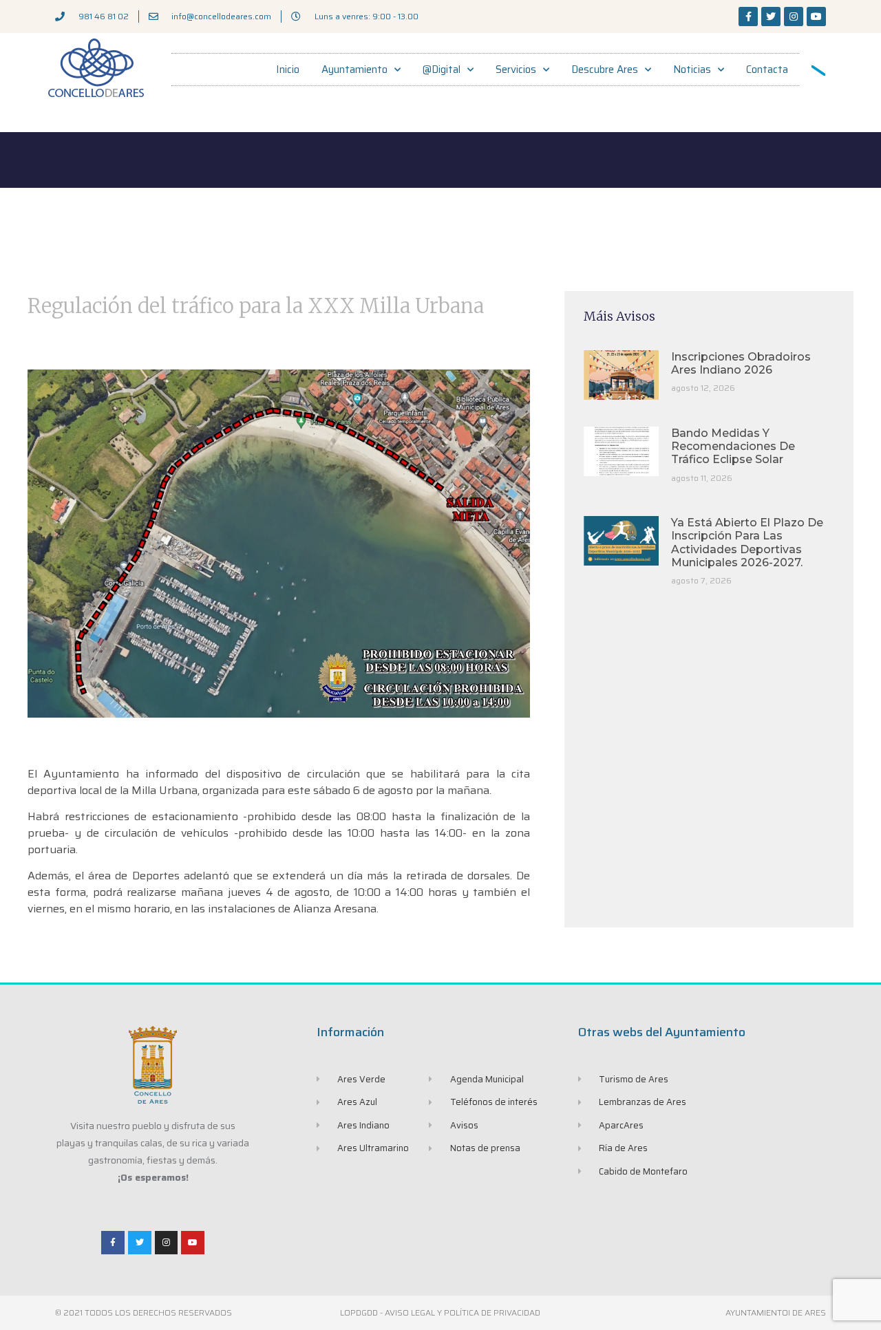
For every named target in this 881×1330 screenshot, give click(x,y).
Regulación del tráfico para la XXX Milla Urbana (256, 306)
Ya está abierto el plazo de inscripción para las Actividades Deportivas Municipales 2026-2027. (747, 542)
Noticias (692, 69)
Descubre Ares (604, 69)
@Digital (441, 69)
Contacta (767, 69)
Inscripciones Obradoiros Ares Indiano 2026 (741, 363)
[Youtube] (816, 16)
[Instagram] (793, 16)
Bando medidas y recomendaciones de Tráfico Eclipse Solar (733, 446)
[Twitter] (771, 16)
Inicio (287, 69)
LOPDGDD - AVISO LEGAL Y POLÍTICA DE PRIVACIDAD (440, 1312)
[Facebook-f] (748, 16)
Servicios (516, 69)
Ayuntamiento (354, 69)
